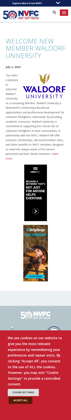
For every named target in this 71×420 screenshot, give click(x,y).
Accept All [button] (20, 400)
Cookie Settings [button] (23, 392)
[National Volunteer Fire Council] (21, 15)
